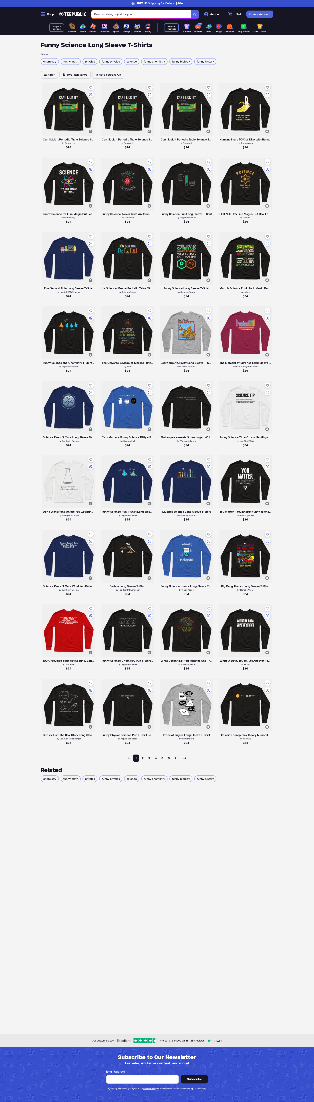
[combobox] (141, 14)
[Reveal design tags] (90, 131)
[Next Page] (184, 758)
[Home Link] (72, 14)
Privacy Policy (149, 1088)
